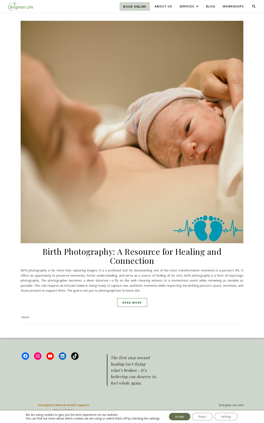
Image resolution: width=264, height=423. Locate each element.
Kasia (25, 317)
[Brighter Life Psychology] (20, 6)
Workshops (233, 6)
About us (163, 6)
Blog (210, 6)
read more (132, 302)
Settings (226, 416)
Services (186, 6)
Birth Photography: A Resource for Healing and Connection (132, 256)
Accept (179, 416)
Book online (134, 6)
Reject (202, 416)
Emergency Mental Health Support (63, 405)
